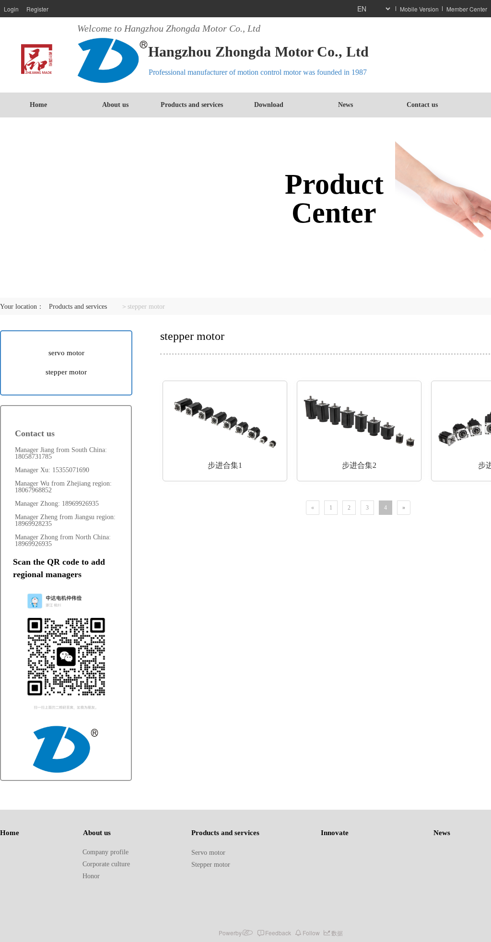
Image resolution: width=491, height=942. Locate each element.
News (345, 104)
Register (37, 9)
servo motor (66, 353)
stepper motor (66, 372)
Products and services (192, 104)
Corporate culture (106, 864)
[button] (45, 702)
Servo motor (208, 852)
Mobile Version (419, 9)
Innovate (335, 833)
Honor (91, 876)
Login (11, 9)
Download (268, 104)
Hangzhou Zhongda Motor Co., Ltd (258, 51)
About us (115, 104)
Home (38, 104)
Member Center (466, 9)
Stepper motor (210, 864)
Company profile (105, 852)
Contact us (422, 104)
